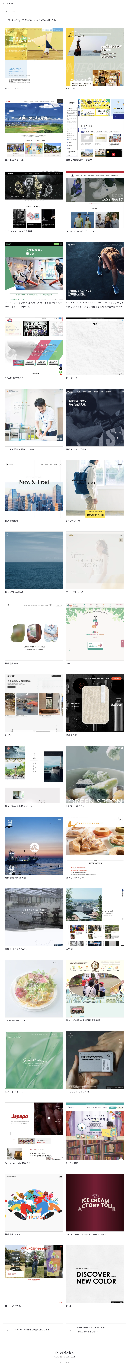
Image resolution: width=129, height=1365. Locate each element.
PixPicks (8, 3)
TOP (6, 11)
